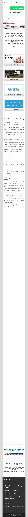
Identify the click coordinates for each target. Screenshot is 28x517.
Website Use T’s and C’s (11, 490)
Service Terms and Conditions (13, 493)
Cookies (7, 482)
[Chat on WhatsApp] (17, 8)
